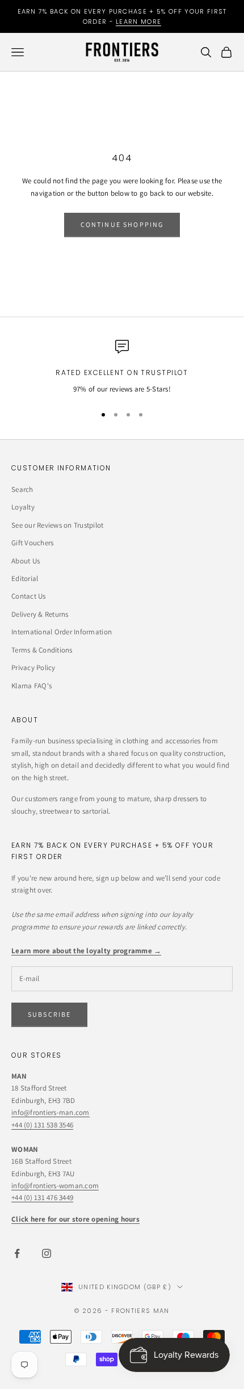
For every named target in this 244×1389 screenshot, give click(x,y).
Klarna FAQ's (31, 686)
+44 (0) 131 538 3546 (42, 1125)
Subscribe (49, 1014)
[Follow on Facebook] (17, 1253)
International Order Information (61, 632)
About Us (25, 561)
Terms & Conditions (42, 650)
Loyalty (23, 507)
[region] (122, 367)
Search (22, 489)
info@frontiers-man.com (50, 1112)
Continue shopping (122, 224)
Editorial (24, 578)
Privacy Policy (33, 667)
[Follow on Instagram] (46, 1253)
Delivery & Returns (40, 614)
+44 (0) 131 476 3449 (42, 1197)
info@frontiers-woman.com (55, 1185)
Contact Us (28, 596)
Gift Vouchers (32, 543)
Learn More (138, 21)
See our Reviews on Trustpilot (57, 525)
